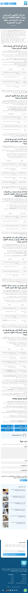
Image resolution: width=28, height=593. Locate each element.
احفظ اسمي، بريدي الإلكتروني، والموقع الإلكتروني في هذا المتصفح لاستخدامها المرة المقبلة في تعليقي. (14, 477)
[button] (20, 426)
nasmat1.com (10, 371)
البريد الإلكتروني (23, 465)
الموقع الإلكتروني (24, 470)
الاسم (25, 460)
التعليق (25, 446)
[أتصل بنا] (3, 590)
